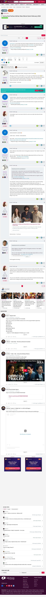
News (3, 4)
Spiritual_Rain (39, 566)
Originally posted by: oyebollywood (18, 168)
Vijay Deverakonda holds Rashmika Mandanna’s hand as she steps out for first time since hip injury (6, 304)
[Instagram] (9, 586)
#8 (44, 202)
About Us (25, 580)
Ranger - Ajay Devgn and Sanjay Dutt (10, 524)
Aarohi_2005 (39, 549)
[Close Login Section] (44, 90)
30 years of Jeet (6, 536)
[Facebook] (2, 586)
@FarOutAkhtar (34, 138)
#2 (44, 70)
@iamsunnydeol (18, 138)
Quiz (16, 4)
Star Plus (36, 580)
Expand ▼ (25, 334)
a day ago (37, 454)
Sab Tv (35, 586)
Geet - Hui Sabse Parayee (9, 557)
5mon (10, 59)
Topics (12, 4)
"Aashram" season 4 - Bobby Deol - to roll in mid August (18, 408)
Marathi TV (6, 545)
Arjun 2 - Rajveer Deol (11, 315)
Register (42, 1)
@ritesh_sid (12, 140)
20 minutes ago (34, 514)
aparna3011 (39, 560)
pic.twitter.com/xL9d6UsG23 (20, 140)
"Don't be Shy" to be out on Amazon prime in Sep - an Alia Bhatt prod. (17, 518)
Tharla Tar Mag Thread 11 (8, 547)
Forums (7, 4)
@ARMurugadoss (25, 138)
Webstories (35, 4)
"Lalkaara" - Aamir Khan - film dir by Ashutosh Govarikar (18, 341)
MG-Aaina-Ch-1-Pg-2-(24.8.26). (9, 558)
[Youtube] (7, 586)
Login (39, 1)
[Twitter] (4, 586)
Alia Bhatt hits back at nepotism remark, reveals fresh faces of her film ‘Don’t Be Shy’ (30, 303)
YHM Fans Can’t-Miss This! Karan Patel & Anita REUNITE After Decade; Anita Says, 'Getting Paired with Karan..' (18, 304)
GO (35, 1)
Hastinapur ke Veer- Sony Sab (9, 553)
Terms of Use (26, 586)
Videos (42, 4)
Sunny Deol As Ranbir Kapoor (12, 389)
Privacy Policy (26, 587)
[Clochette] (8, 60)
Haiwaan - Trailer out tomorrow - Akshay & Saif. (12, 513)
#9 (44, 240)
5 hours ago (37, 348)
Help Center (25, 584)
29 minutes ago (33, 560)
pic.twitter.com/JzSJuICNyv (15, 103)
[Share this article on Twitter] (6, 62)
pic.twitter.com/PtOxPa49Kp (15, 47)
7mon (4, 59)
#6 (44, 148)
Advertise (25, 581)
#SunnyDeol (12, 43)
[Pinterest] (11, 586)
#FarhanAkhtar (31, 45)
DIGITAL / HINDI (27, 299)
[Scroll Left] (2, 67)
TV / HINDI (14, 299)
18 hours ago (35, 537)
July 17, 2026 (26, 332)
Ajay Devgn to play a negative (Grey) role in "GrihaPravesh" (14, 541)
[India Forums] (8, 1)
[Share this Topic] (2, 62)
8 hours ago (34, 549)
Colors (35, 583)
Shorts (21, 4)
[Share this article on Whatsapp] (8, 62)
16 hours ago (34, 543)
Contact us (25, 583)
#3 (44, 94)
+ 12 (6, 252)
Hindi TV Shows (7, 551)
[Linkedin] (13, 586)
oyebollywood (40, 336)
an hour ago (35, 520)
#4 (44, 111)
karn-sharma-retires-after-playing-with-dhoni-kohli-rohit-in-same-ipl (17, 564)
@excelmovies (40, 138)
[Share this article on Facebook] (4, 62)
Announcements (15, 509)
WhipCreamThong (38, 531)
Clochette (41, 348)
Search (43, 35)
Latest (5, 509)
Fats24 (40, 554)
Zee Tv (35, 581)
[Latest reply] (44, 336)
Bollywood (5, 13)
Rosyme (41, 384)
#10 (44, 266)
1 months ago (34, 336)
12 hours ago (32, 531)
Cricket (6, 562)
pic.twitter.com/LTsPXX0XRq (22, 156)
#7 (44, 165)
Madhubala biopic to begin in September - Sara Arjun (13, 530)
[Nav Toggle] (1, 1)
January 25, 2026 (32, 141)
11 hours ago (35, 526)
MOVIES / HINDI (4, 299)
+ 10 (6, 52)
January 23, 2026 (30, 49)
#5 (44, 130)
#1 (44, 41)
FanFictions (28, 4)
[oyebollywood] (2, 60)
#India (30, 138)
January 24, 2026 (24, 104)
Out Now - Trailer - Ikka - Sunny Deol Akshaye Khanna (18, 353)
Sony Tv (36, 584)
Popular (8, 509)
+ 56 (6, 123)
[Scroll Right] (44, 67)
